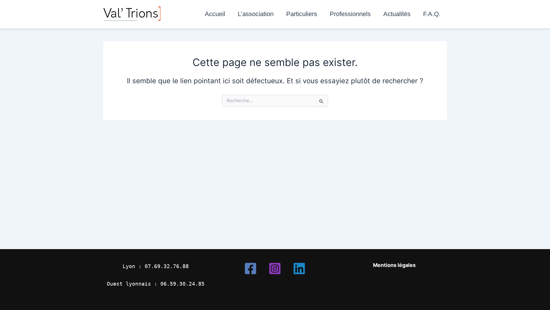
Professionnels (350, 14)
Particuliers (301, 14)
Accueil (215, 14)
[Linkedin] (299, 268)
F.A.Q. (432, 14)
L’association (256, 14)
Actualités (396, 14)
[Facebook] (250, 268)
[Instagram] (274, 268)
